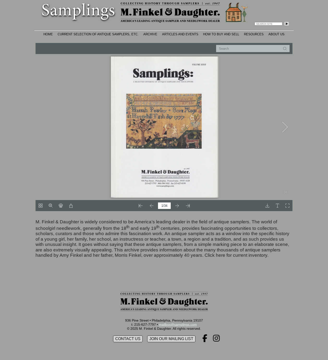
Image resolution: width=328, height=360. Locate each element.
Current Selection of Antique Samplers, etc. (98, 34)
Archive (150, 34)
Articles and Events (180, 34)
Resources (254, 34)
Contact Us (127, 339)
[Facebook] (204, 340)
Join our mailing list (171, 339)
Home (48, 34)
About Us (276, 34)
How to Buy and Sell (221, 34)
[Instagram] (216, 340)
